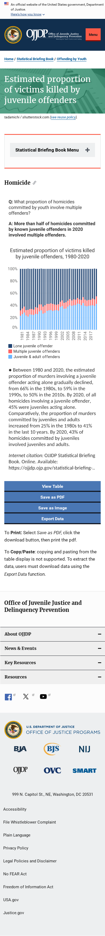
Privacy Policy (15, 848)
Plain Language (16, 835)
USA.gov (11, 899)
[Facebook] (10, 698)
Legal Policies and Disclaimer (30, 861)
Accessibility (14, 809)
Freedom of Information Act (28, 886)
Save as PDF (52, 497)
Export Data (52, 518)
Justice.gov (13, 912)
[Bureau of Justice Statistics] (52, 756)
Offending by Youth (71, 59)
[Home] (54, 35)
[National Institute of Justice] (84, 753)
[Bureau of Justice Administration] (20, 753)
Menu (93, 35)
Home (8, 59)
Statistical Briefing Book (35, 59)
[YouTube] (45, 698)
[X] (27, 698)
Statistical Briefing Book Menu (47, 150)
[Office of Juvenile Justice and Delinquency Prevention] (20, 775)
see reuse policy (63, 117)
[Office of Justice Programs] (13, 35)
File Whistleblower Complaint (29, 822)
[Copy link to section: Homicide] (33, 182)
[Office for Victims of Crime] (52, 774)
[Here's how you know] (52, 9)
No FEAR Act (15, 874)
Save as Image (52, 507)
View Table (52, 486)
